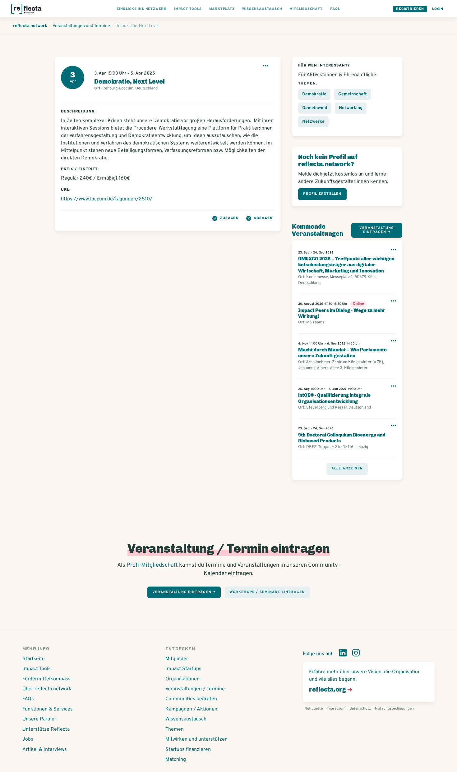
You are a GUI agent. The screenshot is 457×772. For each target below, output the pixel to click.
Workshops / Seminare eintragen (267, 592)
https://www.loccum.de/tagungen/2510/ (106, 199)
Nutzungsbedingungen (394, 708)
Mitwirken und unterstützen (196, 739)
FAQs (28, 699)
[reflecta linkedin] (343, 654)
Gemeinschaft (352, 94)
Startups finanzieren (188, 750)
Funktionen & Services (47, 709)
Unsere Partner (39, 719)
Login (437, 9)
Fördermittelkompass (46, 679)
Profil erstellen (322, 194)
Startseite (33, 659)
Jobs (27, 739)
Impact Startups (183, 669)
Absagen (263, 218)
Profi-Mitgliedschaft (152, 565)
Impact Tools (36, 669)
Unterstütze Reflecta (46, 729)
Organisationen (182, 679)
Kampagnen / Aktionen (191, 709)
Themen (174, 729)
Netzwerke (313, 121)
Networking (350, 108)
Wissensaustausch (185, 719)
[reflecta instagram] (356, 654)
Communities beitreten (191, 699)
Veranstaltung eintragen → (376, 230)
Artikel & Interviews (44, 750)
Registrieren (410, 9)
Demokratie (314, 94)
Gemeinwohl (314, 108)
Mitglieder (176, 659)
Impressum (336, 708)
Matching (175, 759)
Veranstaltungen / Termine (195, 689)
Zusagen (229, 218)
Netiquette (313, 708)
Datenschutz (360, 708)
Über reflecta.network (47, 689)
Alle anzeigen (347, 468)
